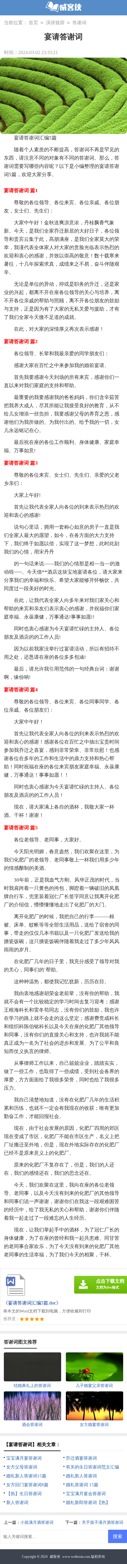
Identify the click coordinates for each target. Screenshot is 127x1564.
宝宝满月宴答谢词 (24, 1458)
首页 (33, 22)
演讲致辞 (55, 22)
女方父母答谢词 (21, 1467)
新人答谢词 (17, 1502)
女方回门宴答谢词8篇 (27, 1484)
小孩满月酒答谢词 (36, 1522)
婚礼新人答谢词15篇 (26, 1476)
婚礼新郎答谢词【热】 (88, 1502)
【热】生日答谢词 (24, 1493)
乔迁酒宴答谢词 (81, 1458)
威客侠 (55, 1557)
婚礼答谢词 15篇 (82, 1484)
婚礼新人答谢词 (81, 1476)
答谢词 (79, 22)
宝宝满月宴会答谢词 (86, 1493)
